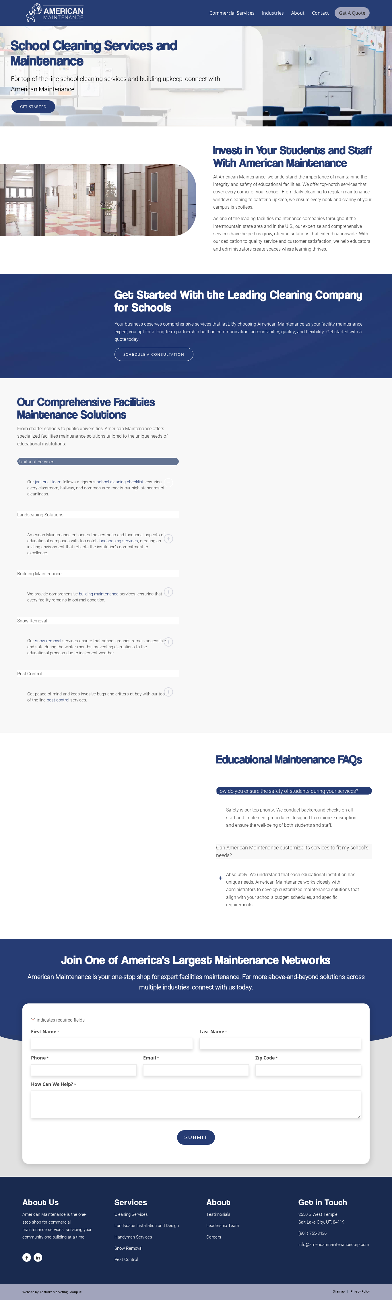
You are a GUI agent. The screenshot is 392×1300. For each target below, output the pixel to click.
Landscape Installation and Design (147, 1225)
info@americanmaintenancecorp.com (333, 1244)
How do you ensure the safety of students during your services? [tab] (287, 790)
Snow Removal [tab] (32, 621)
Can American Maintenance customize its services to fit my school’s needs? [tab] (292, 851)
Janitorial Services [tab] (35, 461)
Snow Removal (128, 1248)
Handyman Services (133, 1237)
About (297, 13)
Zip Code (266, 1058)
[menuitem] (339, 1291)
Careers (213, 1237)
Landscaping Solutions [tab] (40, 514)
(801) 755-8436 (312, 1233)
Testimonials (218, 1214)
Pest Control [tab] (29, 673)
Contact (320, 13)
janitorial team (48, 481)
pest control (58, 700)
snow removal (48, 640)
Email (151, 1058)
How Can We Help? (53, 1084)
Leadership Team (222, 1225)
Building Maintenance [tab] (39, 573)
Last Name (213, 1031)
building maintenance (99, 594)
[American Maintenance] (54, 13)
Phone (39, 1058)
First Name (45, 1031)
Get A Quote (352, 13)
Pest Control (126, 1259)
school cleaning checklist (120, 481)
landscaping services (118, 540)
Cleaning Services (131, 1214)
